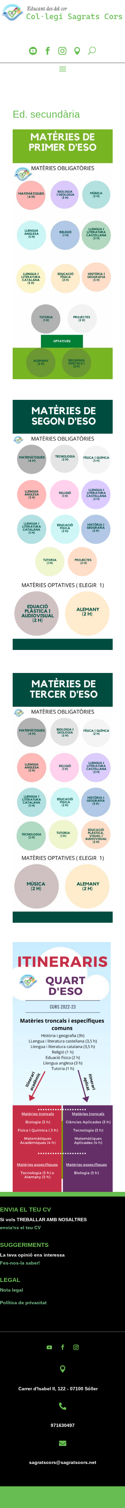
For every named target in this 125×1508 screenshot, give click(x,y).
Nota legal (11, 1290)
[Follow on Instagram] (76, 1347)
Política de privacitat (23, 1302)
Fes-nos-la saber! (20, 1263)
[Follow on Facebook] (62, 1347)
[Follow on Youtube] (49, 1347)
